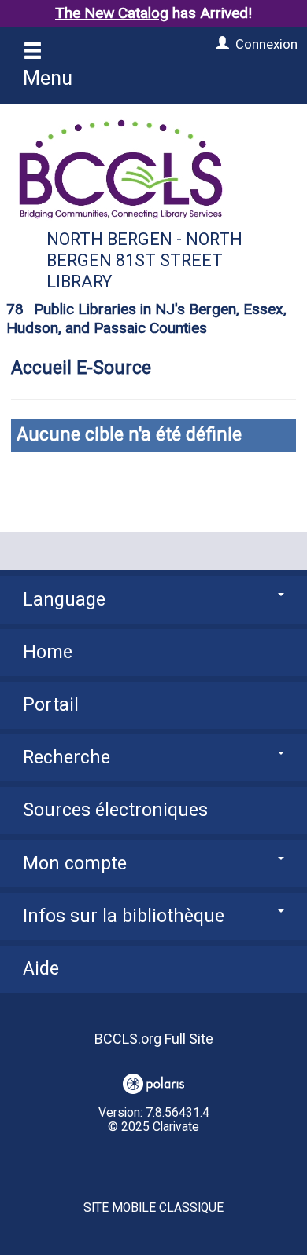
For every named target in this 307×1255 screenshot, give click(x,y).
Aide (41, 968)
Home (47, 652)
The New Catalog (111, 13)
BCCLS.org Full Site (153, 1038)
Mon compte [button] (75, 863)
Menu (47, 78)
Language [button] (64, 599)
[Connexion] (220, 44)
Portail (51, 704)
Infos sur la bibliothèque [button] (123, 916)
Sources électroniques (115, 810)
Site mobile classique (153, 1208)
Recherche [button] (66, 757)
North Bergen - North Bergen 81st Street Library (144, 260)
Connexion (266, 44)
